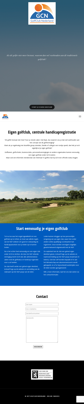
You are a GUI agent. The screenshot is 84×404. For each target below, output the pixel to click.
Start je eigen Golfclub (42, 107)
